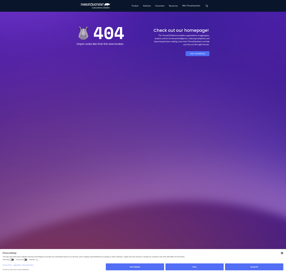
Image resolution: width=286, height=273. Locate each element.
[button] (135, 6)
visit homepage (197, 54)
